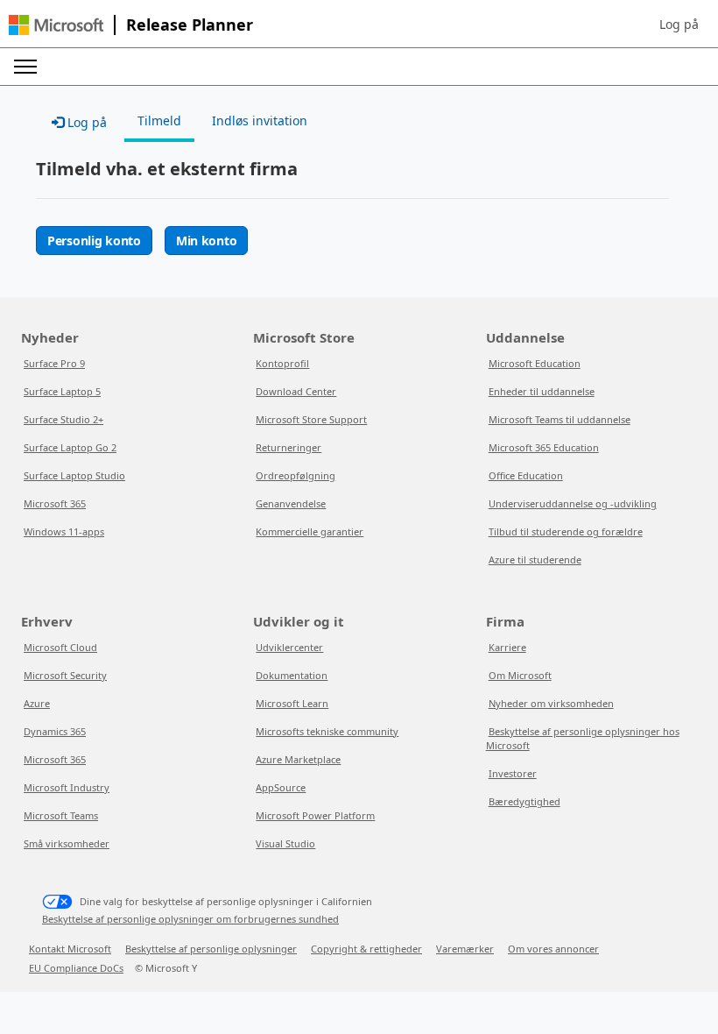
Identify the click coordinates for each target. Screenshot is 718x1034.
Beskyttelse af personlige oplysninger (211, 948)
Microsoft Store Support (311, 419)
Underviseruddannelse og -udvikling (573, 503)
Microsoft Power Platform (315, 815)
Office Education (526, 475)
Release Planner (189, 24)
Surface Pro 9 (54, 363)
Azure (37, 703)
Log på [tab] (85, 122)
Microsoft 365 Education (544, 447)
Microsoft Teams (61, 815)
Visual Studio (285, 843)
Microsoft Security (65, 675)
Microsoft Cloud (60, 647)
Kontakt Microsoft (70, 948)
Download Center (296, 391)
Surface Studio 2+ (63, 419)
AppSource (281, 787)
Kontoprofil (282, 363)
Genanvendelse (291, 503)
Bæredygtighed (524, 801)
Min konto (206, 240)
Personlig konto (94, 240)
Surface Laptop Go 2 (70, 447)
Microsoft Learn (292, 703)
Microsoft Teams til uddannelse (559, 419)
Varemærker (465, 948)
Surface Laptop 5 (62, 391)
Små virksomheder (66, 843)
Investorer (513, 773)
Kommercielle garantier (309, 531)
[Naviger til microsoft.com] (56, 25)
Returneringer (288, 447)
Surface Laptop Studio (74, 475)
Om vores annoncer (553, 948)
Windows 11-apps (64, 531)
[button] (679, 25)
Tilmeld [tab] (159, 120)
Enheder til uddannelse (542, 391)
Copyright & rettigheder (366, 948)
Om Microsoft (520, 675)
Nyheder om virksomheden (551, 703)
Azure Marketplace (298, 759)
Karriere (507, 647)
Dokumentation (291, 675)
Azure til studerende (535, 559)
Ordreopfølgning (295, 475)
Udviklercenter (289, 647)
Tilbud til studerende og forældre (566, 531)
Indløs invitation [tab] (259, 120)
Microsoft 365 (55, 503)
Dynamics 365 (55, 731)
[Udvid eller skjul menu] (25, 66)
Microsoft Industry (66, 787)
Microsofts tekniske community (327, 731)
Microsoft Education (535, 363)
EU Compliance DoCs (76, 967)
